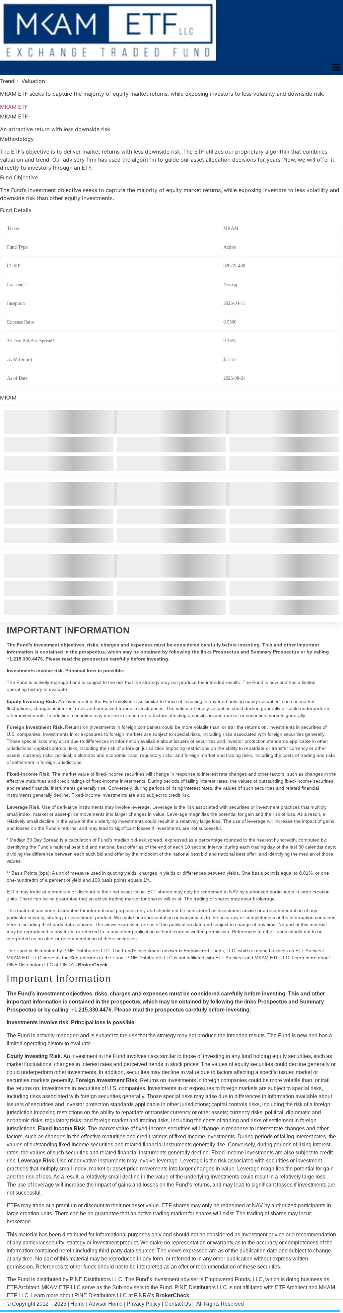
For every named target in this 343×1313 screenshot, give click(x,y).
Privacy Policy (143, 1304)
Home (77, 1304)
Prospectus (272, 1001)
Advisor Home (106, 1304)
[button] (336, 68)
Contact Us (177, 1304)
